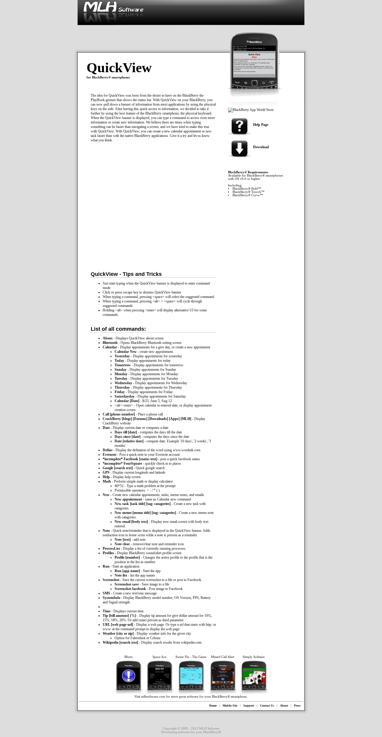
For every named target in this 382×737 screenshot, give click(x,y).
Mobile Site (230, 705)
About (284, 705)
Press (297, 705)
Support (248, 705)
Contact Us (267, 705)
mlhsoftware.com (153, 696)
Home (213, 705)
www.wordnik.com (186, 450)
